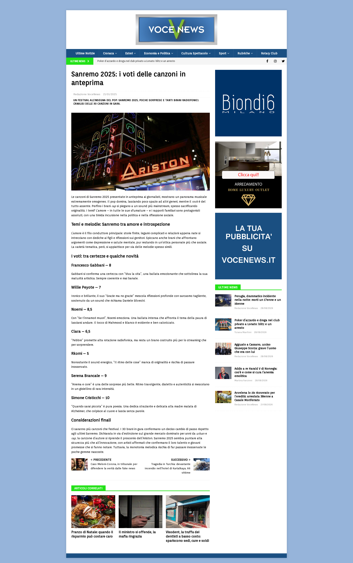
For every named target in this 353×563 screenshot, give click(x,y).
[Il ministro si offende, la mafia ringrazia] (141, 511)
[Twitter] (283, 61)
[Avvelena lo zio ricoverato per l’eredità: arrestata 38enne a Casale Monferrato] (223, 397)
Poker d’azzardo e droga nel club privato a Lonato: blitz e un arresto (257, 324)
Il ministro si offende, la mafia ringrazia (137, 534)
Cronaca (108, 53)
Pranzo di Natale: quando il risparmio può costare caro (92, 534)
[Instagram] (275, 61)
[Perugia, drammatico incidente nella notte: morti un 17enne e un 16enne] (223, 300)
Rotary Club (269, 53)
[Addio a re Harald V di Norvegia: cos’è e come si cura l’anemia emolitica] (223, 373)
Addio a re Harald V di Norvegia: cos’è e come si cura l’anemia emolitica (256, 372)
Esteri (129, 53)
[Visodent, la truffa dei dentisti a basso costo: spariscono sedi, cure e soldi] (188, 511)
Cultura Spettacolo (194, 53)
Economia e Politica (157, 53)
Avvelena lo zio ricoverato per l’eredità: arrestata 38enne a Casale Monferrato (255, 396)
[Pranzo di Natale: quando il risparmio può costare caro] (93, 511)
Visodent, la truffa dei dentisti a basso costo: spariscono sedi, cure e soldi (187, 536)
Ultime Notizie (85, 53)
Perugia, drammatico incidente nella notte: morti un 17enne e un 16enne (258, 299)
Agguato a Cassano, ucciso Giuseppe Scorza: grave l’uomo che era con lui (255, 348)
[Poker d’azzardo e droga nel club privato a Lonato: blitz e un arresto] (223, 324)
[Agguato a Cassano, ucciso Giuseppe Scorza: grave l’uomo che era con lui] (223, 349)
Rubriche (244, 53)
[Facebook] (267, 61)
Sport (222, 53)
